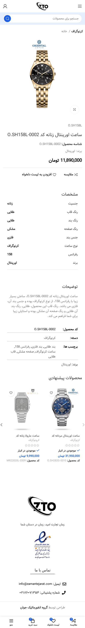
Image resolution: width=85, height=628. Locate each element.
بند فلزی (37, 346)
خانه (64, 31)
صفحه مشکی (25, 351)
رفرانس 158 (22, 346)
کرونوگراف (33, 440)
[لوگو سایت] (42, 6)
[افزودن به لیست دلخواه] (51, 393)
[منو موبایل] (80, 6)
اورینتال (70, 151)
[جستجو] (7, 18)
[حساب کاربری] (5, 6)
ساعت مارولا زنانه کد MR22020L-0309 (27, 437)
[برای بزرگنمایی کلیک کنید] (75, 110)
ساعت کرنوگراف (45, 351)
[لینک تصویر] (42, 505)
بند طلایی (49, 346)
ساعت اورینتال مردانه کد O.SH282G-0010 (66, 437)
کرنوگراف (77, 31)
